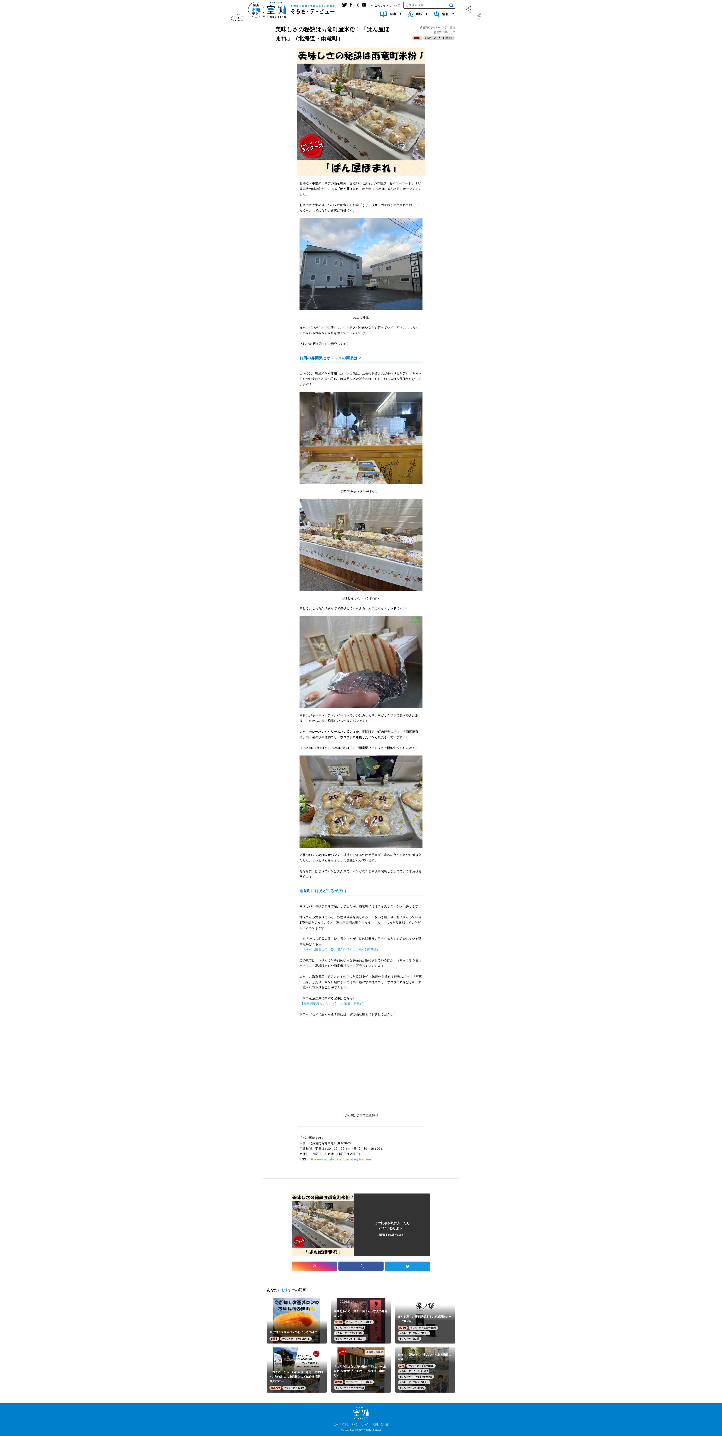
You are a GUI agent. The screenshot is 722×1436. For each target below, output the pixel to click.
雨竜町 (417, 38)
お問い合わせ (380, 1424)
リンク (365, 1424)
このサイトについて (345, 1424)
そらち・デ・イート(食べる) (439, 38)
